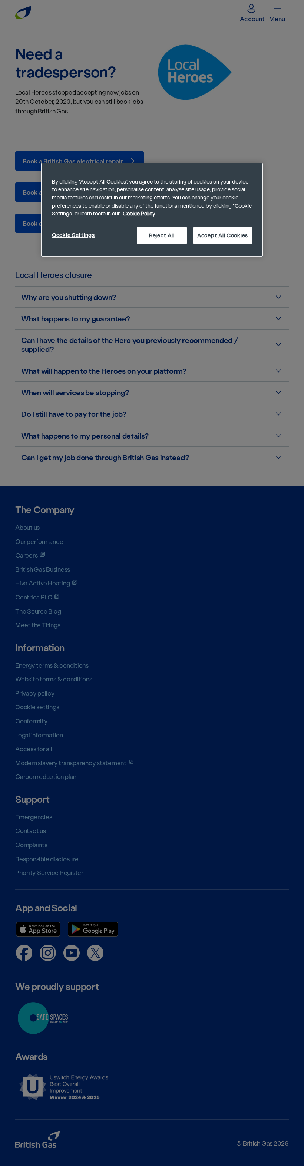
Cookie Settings (73, 234)
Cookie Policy (139, 213)
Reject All (161, 235)
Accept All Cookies (222, 235)
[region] (152, 210)
